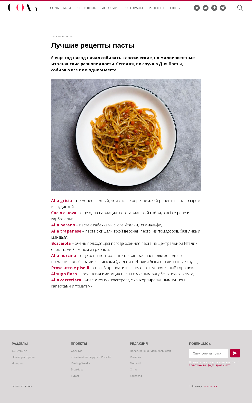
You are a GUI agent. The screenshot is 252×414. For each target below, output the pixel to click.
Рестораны (133, 8)
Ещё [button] (174, 8)
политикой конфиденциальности (210, 365)
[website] (197, 8)
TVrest (75, 375)
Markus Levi (210, 386)
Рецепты (156, 8)
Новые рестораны (23, 357)
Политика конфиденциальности (150, 350)
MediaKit (135, 363)
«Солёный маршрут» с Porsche (91, 357)
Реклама (135, 357)
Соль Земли (60, 8)
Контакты (136, 375)
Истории (110, 8)
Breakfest (77, 369)
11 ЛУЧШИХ (86, 8)
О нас (133, 369)
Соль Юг (76, 350)
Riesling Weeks (80, 363)
